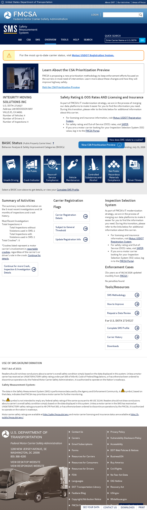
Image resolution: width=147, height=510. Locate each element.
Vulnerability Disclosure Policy (125, 438)
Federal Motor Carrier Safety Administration (36, 443)
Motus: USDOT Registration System (127, 240)
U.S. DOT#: (8, 105)
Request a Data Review (119, 313)
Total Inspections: (11, 224)
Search (88, 39)
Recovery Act (117, 487)
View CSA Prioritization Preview (98, 144)
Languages (77, 481)
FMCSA (123, 275)
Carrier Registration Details (66, 216)
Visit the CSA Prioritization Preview (61, 87)
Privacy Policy (117, 431)
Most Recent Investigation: (15, 221)
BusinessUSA (116, 456)
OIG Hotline (116, 481)
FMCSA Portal (92, 130)
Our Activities (124, 2)
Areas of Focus (139, 2)
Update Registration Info (68, 239)
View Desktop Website (25, 462)
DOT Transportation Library (86, 487)
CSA (29, 39)
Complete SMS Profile (68, 189)
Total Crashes (9, 240)
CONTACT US (110, 507)
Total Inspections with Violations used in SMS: (22, 235)
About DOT (110, 2)
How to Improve (115, 304)
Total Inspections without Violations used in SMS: (22, 229)
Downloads (113, 346)
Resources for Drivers (83, 468)
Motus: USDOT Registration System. (93, 55)
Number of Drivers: (13, 118)
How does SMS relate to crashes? (126, 139)
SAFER (125, 124)
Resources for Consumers (85, 462)
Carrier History (114, 337)
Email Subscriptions (82, 444)
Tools (64, 39)
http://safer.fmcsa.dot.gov (56, 414)
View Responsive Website (27, 466)
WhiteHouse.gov (118, 499)
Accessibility (116, 444)
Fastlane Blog (79, 493)
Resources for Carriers (83, 456)
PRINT (142, 507)
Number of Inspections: (15, 121)
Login (95, 14)
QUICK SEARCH (113, 35)
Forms (75, 450)
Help (76, 39)
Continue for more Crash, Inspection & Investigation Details (17, 269)
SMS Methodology (116, 295)
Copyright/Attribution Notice (86, 499)
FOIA (74, 474)
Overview (50, 39)
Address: (7, 109)
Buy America (117, 462)
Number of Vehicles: (13, 115)
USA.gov (114, 493)
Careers (76, 438)
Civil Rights (116, 468)
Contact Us (77, 431)
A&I (20, 39)
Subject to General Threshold (65, 228)
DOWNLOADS (128, 507)
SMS (37, 39)
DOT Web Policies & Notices (124, 450)
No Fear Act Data (119, 474)
